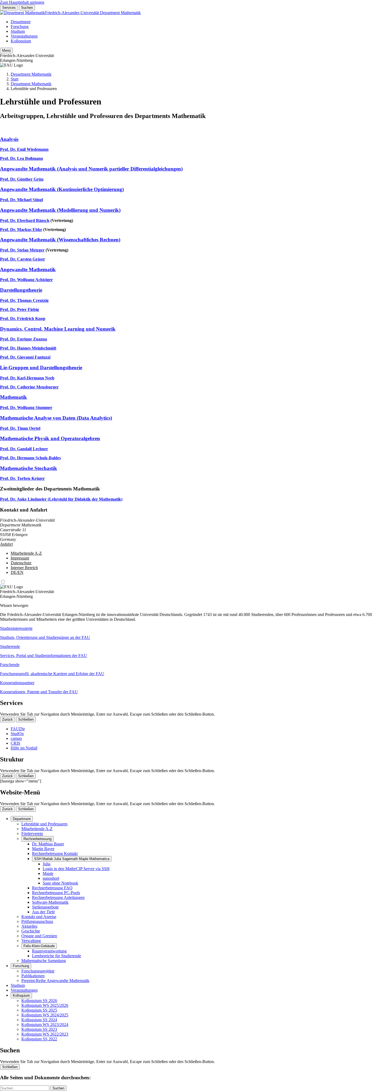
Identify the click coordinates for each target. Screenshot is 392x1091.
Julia (46, 864)
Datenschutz (21, 563)
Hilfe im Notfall (24, 748)
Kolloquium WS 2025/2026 (44, 1005)
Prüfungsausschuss (37, 921)
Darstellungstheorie (21, 290)
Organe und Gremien (39, 936)
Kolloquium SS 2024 (39, 1019)
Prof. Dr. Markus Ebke (21, 229)
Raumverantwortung (49, 951)
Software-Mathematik (50, 902)
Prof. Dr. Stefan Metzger (22, 250)
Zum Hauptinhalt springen (22, 2)
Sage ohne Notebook (60, 883)
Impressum (20, 558)
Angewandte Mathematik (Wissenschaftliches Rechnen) (60, 239)
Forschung (20, 26)
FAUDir (18, 729)
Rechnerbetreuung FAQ (52, 888)
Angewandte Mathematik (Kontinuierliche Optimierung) (62, 189)
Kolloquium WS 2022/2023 (44, 1034)
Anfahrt (6, 544)
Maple (48, 873)
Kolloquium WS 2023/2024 (44, 1024)
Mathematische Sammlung (43, 960)
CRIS (15, 743)
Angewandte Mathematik (28, 269)
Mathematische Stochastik (28, 468)
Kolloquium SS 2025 (39, 1010)
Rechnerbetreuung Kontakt (55, 853)
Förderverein (32, 833)
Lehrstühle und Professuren (44, 824)
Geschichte (30, 931)
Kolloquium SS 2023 (39, 1029)
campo (16, 738)
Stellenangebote (45, 907)
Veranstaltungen (24, 36)
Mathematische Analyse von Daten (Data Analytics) (56, 418)
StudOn (17, 733)
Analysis (9, 139)
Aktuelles (29, 926)
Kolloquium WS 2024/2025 (44, 1015)
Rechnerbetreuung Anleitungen (58, 897)
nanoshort (51, 878)
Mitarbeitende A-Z (26, 553)
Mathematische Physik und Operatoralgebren (50, 438)
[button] (196, 633)
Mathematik (13, 397)
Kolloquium (21, 41)
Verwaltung (31, 940)
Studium (18, 31)
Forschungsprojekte (37, 971)
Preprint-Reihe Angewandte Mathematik (55, 980)
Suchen (27, 8)
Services (9, 8)
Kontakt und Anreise (38, 916)
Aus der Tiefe (43, 912)
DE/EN (17, 572)
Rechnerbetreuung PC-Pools (56, 892)
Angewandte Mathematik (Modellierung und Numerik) (60, 210)
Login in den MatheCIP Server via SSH (76, 868)
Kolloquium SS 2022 (39, 1039)
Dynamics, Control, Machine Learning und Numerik (57, 329)
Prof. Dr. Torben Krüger (22, 478)
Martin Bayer (43, 848)
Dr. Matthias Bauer (48, 844)
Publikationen (33, 976)
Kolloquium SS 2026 (39, 1000)
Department (20, 21)
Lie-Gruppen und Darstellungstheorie (41, 367)
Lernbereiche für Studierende (56, 956)
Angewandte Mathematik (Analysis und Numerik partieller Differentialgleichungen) (91, 169)
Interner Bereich (24, 567)
